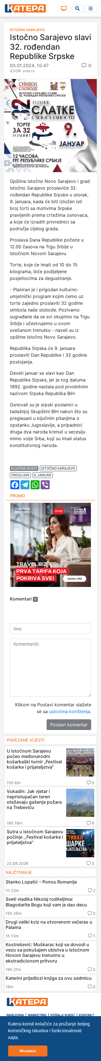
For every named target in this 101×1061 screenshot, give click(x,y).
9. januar (42, 475)
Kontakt (86, 1015)
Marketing (37, 1015)
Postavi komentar (69, 724)
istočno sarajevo (58, 468)
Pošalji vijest (62, 1015)
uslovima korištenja (69, 711)
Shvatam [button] (27, 1051)
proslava (20, 475)
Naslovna (15, 1015)
